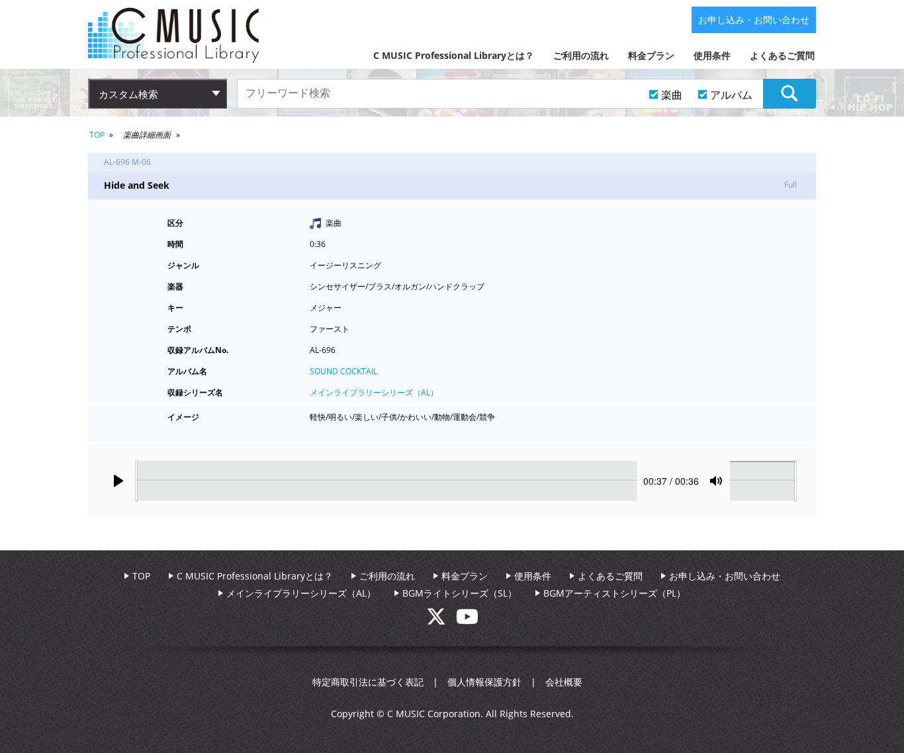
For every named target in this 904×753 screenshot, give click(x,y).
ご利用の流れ (581, 55)
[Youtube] (467, 620)
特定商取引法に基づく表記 (368, 682)
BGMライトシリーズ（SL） (459, 593)
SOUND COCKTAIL (343, 371)
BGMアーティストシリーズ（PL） (614, 593)
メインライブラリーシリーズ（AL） (374, 392)
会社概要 (563, 682)
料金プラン (651, 55)
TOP (97, 134)
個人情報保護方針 (484, 682)
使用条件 (712, 55)
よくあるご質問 (782, 55)
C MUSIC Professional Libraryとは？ (453, 55)
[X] (441, 620)
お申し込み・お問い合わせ (753, 19)
